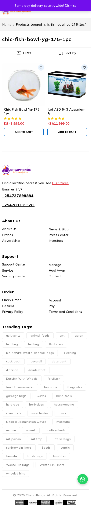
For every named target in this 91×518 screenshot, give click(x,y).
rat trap (37, 439)
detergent (59, 361)
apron (79, 335)
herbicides (36, 404)
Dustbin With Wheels (21, 379)
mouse (11, 430)
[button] (24, 132)
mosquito (63, 422)
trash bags (35, 456)
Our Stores (60, 183)
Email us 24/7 (12, 189)
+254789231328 (17, 204)
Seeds (46, 447)
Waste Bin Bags (17, 465)
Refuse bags (62, 439)
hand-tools (64, 396)
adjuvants (13, 335)
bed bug (12, 344)
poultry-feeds (55, 430)
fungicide (50, 387)
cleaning (70, 353)
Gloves (41, 396)
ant (62, 335)
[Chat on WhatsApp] (82, 479)
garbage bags (16, 396)
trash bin (59, 456)
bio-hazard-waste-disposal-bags (30, 353)
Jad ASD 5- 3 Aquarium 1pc (66, 111)
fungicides (74, 387)
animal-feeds (40, 335)
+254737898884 (17, 195)
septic (65, 447)
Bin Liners (56, 344)
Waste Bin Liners (52, 465)
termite (11, 456)
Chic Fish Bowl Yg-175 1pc (21, 111)
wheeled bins (15, 473)
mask (62, 413)
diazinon (12, 370)
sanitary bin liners (19, 447)
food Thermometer (20, 387)
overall (31, 430)
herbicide (12, 404)
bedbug (33, 344)
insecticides (40, 413)
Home (7, 24)
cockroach (13, 361)
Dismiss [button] (70, 6)
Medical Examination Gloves (26, 422)
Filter (27, 53)
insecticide (13, 413)
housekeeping (64, 404)
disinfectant (37, 370)
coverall (36, 361)
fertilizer (54, 379)
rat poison (13, 439)
